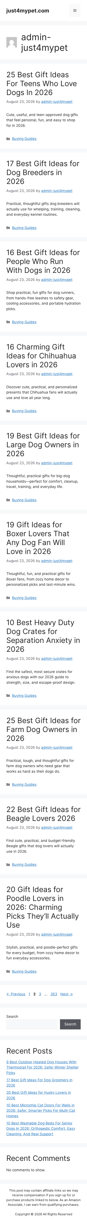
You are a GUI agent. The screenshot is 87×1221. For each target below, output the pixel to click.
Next (66, 994)
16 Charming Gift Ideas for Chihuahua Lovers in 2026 (41, 355)
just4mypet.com (27, 10)
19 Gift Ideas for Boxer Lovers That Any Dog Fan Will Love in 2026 (37, 538)
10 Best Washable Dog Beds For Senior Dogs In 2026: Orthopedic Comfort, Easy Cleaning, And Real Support (40, 1128)
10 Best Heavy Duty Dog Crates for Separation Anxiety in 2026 (43, 635)
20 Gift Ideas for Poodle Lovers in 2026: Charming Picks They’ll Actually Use (42, 907)
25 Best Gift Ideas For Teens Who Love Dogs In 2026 (41, 83)
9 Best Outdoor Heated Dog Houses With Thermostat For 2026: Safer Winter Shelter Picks (42, 1067)
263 (54, 994)
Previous (15, 994)
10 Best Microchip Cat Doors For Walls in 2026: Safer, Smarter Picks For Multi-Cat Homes (40, 1110)
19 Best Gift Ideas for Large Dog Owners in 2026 (43, 444)
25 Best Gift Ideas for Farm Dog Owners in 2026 (43, 729)
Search (12, 1016)
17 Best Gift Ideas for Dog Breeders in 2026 (42, 172)
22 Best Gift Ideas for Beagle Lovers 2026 (43, 814)
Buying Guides (24, 139)
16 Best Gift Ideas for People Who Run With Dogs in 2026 (43, 261)
